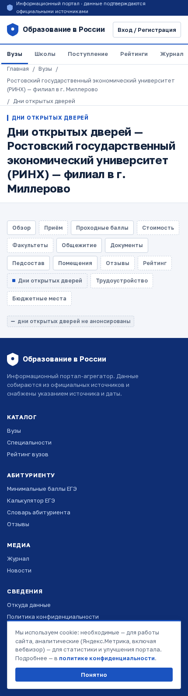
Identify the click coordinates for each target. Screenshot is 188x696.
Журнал (18, 558)
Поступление (88, 53)
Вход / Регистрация (147, 29)
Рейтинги (134, 53)
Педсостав (28, 263)
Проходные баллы (102, 227)
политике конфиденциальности (107, 658)
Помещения (75, 263)
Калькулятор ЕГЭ (31, 500)
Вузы (14, 53)
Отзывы (18, 523)
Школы (45, 53)
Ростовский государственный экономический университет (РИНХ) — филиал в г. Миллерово (91, 84)
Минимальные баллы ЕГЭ (42, 488)
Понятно (94, 674)
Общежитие (79, 245)
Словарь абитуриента (38, 512)
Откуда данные (29, 604)
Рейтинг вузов (28, 454)
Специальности (29, 442)
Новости (19, 570)
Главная (18, 68)
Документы (126, 245)
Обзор (21, 227)
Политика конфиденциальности (53, 616)
